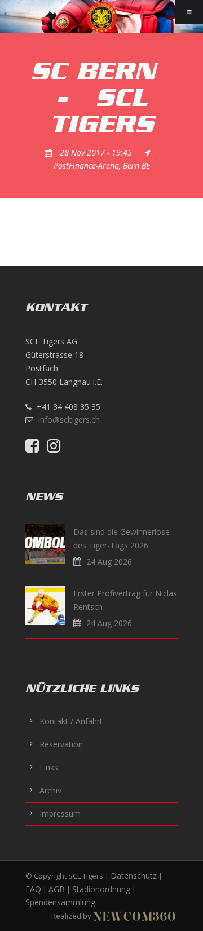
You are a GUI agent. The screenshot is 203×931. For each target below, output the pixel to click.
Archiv (50, 790)
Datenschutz (134, 875)
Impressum (60, 813)
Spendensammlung (60, 902)
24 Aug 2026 (109, 561)
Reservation (61, 744)
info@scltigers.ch (69, 419)
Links (48, 767)
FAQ (33, 889)
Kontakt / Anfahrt (71, 721)
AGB (56, 889)
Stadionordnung (101, 889)
